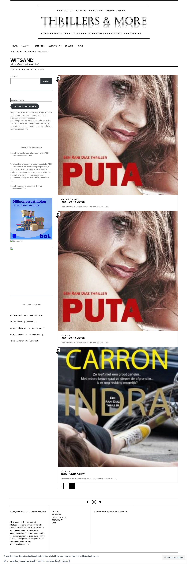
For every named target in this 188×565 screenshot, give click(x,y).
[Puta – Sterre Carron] (118, 135)
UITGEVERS (29, 51)
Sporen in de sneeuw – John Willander (28, 328)
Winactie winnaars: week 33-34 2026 (27, 315)
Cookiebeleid (64, 561)
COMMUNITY (54, 46)
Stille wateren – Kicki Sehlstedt (25, 341)
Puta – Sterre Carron (73, 201)
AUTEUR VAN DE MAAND (70, 199)
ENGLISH (69, 46)
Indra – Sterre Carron (73, 473)
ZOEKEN (13, 76)
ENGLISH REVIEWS (59, 517)
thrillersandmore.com (19, 544)
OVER (80, 46)
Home (12, 51)
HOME (15, 46)
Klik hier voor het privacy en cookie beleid (111, 511)
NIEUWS (25, 46)
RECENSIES (38, 46)
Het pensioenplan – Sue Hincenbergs (28, 334)
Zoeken (46, 81)
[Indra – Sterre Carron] (118, 406)
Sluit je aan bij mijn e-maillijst (24, 106)
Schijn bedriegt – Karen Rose (25, 321)
